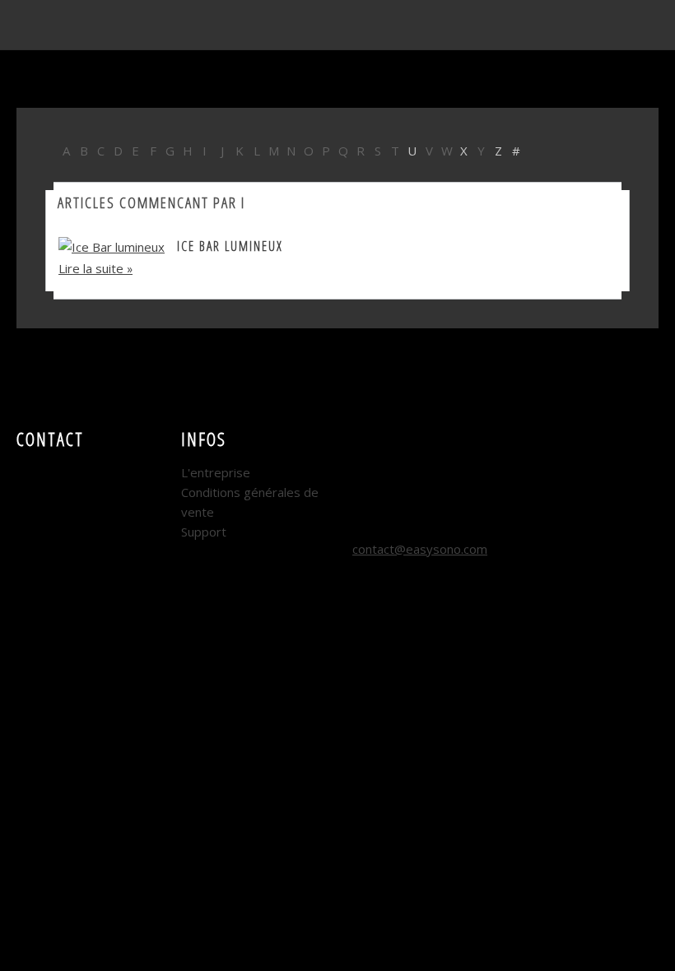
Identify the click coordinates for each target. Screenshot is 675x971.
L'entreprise (215, 472)
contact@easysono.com (419, 549)
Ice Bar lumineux (230, 246)
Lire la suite (90, 268)
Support (203, 531)
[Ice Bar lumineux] (111, 245)
